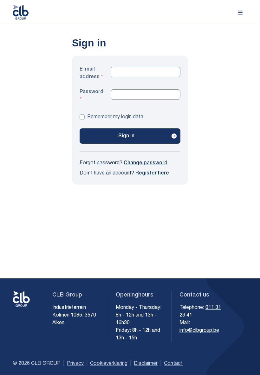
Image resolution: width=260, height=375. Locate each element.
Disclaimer (146, 363)
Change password (145, 163)
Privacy (75, 363)
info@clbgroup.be (199, 330)
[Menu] (240, 12)
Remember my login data (115, 117)
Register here (152, 173)
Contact (173, 363)
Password (91, 92)
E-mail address (90, 73)
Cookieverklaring (108, 363)
